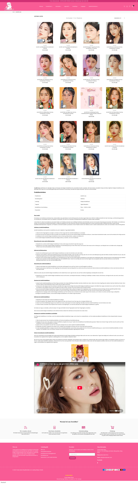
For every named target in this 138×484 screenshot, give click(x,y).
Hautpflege (74, 6)
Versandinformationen (46, 451)
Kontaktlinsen (49, 6)
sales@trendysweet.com (106, 457)
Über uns (43, 449)
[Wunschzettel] (129, 6)
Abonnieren (72, 457)
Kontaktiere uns (44, 455)
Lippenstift (66, 6)
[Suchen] (124, 6)
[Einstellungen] (127, 6)
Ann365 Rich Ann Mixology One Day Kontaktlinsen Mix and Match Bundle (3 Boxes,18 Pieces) (91, 113)
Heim (14, 12)
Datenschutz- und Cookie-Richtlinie (49, 457)
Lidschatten (57, 6)
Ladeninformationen (93, 6)
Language (83, 6)
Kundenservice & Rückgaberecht (48, 453)
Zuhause (41, 6)
